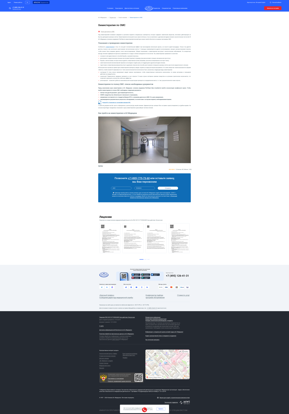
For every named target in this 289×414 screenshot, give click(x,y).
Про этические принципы (152, 339)
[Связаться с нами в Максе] (112, 287)
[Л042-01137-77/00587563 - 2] (133, 238)
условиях (138, 196)
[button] (10, 8)
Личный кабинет (276, 2)
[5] (175, 169)
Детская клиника (104, 358)
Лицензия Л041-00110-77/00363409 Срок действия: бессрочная (117, 317)
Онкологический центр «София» (108, 353)
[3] (172, 169)
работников (115, 339)
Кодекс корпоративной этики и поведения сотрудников (160, 336)
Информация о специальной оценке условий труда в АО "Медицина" (164, 332)
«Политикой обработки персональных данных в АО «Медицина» (153, 197)
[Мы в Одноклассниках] (141, 287)
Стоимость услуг (183, 295)
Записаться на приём (273, 8)
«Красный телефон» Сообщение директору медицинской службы (116, 296)
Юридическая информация (152, 317)
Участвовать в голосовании (116, 378)
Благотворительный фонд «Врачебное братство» (130, 354)
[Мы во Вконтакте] (147, 287)
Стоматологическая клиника (107, 356)
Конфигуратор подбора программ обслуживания (155, 296)
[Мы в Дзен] (131, 287)
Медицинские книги (104, 365)
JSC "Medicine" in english (106, 361)
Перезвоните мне (16, 9)
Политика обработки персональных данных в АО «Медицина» (116, 334)
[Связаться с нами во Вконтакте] (107, 287)
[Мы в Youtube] (136, 287)
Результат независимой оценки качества (119, 381)
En (27, 2)
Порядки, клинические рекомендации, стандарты (159, 320)
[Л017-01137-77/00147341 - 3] (156, 238)
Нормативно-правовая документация (155, 319)
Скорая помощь (103, 363)
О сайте (101, 326)
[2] (171, 169)
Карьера (101, 368)
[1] (169, 169)
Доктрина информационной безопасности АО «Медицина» (115, 330)
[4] (174, 169)
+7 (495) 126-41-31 (18, 7)
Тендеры (125, 357)
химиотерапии (110, 47)
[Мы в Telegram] (126, 287)
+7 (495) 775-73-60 (139, 178)
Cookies (137, 408)
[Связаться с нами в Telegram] (101, 287)
